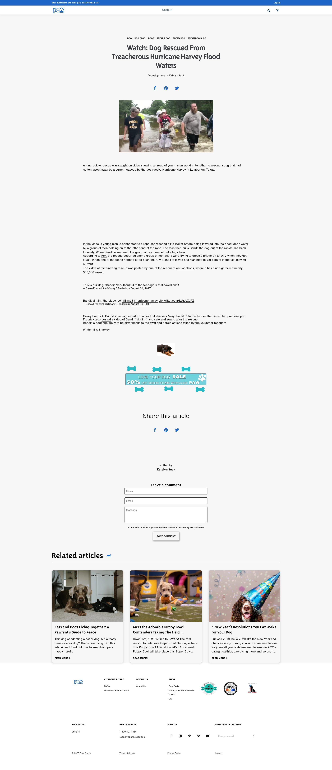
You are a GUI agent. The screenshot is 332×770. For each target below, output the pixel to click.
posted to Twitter (138, 316)
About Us (141, 686)
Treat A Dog (163, 38)
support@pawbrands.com (132, 736)
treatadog (179, 38)
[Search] (269, 10)
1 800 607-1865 (128, 731)
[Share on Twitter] (177, 88)
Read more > (62, 658)
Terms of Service (127, 753)
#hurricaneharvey (146, 300)
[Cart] (278, 10)
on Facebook (185, 268)
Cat (170, 698)
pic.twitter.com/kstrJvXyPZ (176, 300)
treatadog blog (197, 38)
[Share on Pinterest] (166, 88)
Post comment (166, 536)
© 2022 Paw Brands (81, 753)
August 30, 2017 (141, 288)
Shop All (76, 731)
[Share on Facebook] (155, 88)
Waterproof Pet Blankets (181, 690)
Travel (171, 694)
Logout (218, 753)
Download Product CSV (116, 690)
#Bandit (109, 285)
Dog (129, 38)
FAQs (107, 686)
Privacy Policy (174, 753)
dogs (151, 38)
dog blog (140, 38)
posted (106, 319)
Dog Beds (174, 686)
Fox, (104, 256)
